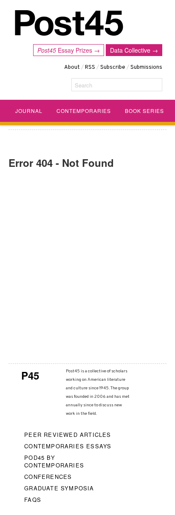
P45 (30, 375)
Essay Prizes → (68, 50)
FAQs (32, 499)
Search (83, 85)
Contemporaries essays (67, 446)
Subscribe (112, 67)
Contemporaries (83, 110)
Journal (28, 110)
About (72, 67)
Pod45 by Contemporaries (54, 461)
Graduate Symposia (59, 488)
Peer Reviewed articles (67, 435)
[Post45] (69, 23)
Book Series (144, 110)
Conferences (48, 477)
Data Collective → (134, 50)
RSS (90, 67)
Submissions (146, 67)
